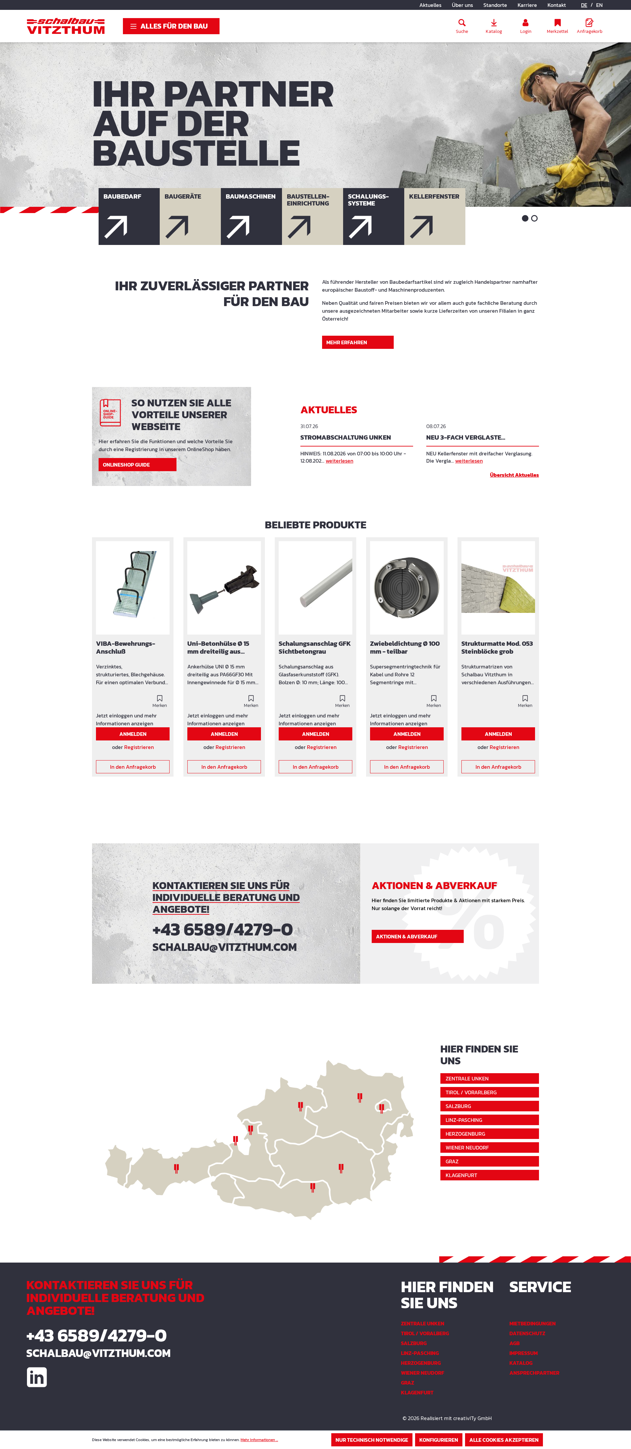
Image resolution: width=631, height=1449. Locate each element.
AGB (514, 1343)
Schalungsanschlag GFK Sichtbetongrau (315, 648)
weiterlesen (339, 461)
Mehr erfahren (346, 342)
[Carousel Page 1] (525, 218)
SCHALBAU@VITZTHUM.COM (224, 947)
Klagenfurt (417, 1392)
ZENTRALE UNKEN (467, 1078)
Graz (407, 1383)
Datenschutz (527, 1333)
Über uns (462, 5)
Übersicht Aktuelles (514, 475)
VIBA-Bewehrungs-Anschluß (125, 648)
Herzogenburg (421, 1363)
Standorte (495, 5)
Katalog (520, 1363)
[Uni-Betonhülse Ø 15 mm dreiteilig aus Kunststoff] (224, 588)
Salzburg (414, 1343)
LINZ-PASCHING (464, 1120)
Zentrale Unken (422, 1323)
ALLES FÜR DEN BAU (174, 26)
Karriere (527, 5)
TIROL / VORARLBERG (471, 1092)
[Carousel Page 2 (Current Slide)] (534, 218)
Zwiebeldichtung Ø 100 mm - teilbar (405, 648)
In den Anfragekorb (133, 767)
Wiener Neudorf (422, 1373)
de (584, 5)
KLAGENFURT (461, 1175)
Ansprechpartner (534, 1373)
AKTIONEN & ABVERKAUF (406, 936)
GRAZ (452, 1161)
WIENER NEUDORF (467, 1147)
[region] (315, 661)
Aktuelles (430, 5)
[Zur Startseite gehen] (65, 26)
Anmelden (133, 734)
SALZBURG (458, 1106)
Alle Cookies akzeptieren (504, 1440)
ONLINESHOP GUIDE (126, 465)
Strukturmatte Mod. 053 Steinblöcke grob (497, 648)
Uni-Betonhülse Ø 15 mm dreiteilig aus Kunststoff (218, 648)
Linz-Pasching (420, 1353)
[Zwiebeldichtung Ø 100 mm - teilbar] (407, 588)
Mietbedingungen (532, 1323)
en (599, 5)
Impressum (523, 1353)
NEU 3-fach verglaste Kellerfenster (463, 438)
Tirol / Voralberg (425, 1333)
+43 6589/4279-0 (222, 929)
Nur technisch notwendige (372, 1440)
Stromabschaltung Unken (345, 437)
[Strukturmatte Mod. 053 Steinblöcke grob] (498, 588)
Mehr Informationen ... (259, 1440)
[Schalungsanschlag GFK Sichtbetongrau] (315, 588)
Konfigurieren (438, 1440)
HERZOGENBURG (465, 1134)
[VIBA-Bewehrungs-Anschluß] (133, 588)
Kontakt (557, 5)
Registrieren (139, 747)
